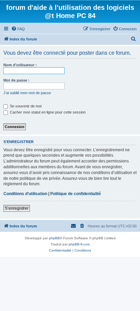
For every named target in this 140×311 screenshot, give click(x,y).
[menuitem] (18, 29)
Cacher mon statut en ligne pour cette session (47, 112)
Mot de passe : (16, 80)
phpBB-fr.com (79, 244)
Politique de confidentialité (75, 193)
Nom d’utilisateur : (20, 65)
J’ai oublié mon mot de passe (27, 93)
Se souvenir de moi (25, 106)
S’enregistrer (17, 208)
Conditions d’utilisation (25, 193)
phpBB (54, 238)
